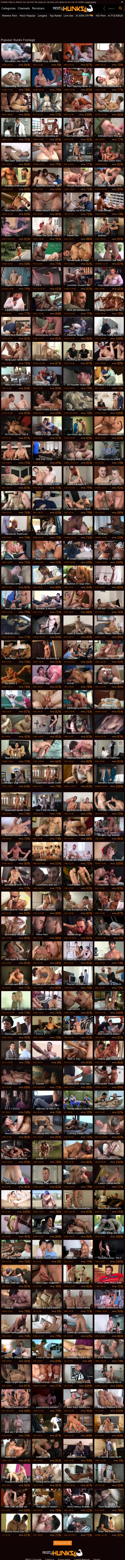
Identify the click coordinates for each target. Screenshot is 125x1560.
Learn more (91, 2)
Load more (62, 1543)
